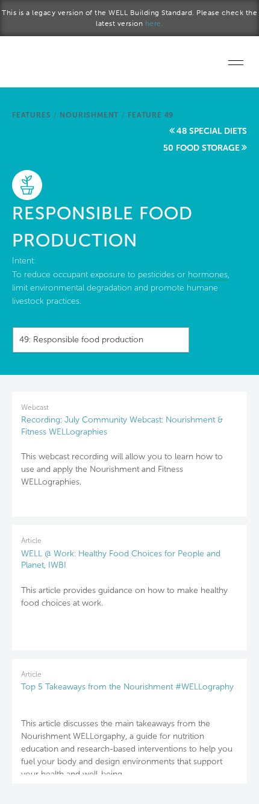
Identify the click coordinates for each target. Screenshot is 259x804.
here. (154, 23)
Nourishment (89, 115)
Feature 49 (150, 115)
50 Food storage (201, 148)
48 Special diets (211, 131)
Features (31, 115)
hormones (208, 274)
